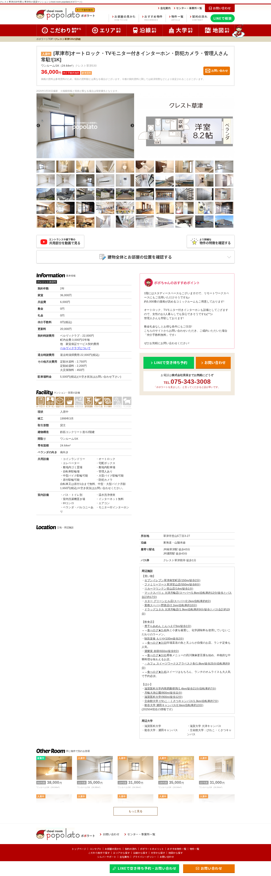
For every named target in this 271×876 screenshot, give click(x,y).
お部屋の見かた (125, 18)
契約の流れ (200, 18)
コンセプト (95, 848)
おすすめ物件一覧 (176, 848)
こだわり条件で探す (99, 852)
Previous (38, 126)
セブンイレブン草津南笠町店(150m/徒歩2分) (172, 580)
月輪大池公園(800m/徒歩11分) (163, 692)
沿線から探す (140, 852)
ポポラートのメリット (152, 848)
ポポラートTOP (44, 39)
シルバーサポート (106, 856)
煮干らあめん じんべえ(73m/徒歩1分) (167, 626)
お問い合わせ (167, 856)
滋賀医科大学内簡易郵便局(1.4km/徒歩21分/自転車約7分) (180, 688)
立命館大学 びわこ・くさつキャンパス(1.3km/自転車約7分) (181, 701)
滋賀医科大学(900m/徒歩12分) (163, 696)
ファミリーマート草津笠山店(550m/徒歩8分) (172, 584)
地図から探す (175, 852)
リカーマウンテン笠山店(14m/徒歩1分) (168, 588)
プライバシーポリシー (144, 856)
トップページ (79, 848)
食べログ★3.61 (157, 655)
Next (132, 126)
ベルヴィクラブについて (75, 348)
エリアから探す (121, 852)
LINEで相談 (222, 18)
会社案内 (124, 856)
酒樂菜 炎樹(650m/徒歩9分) (161, 651)
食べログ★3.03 (157, 642)
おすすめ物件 (153, 18)
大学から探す (158, 852)
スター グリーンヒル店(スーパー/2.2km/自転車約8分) (177, 601)
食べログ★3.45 (157, 671)
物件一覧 (177, 18)
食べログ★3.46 (157, 630)
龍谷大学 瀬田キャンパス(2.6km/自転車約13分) (173, 705)
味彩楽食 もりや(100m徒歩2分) (164, 638)
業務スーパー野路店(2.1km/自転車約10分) (170, 605)
